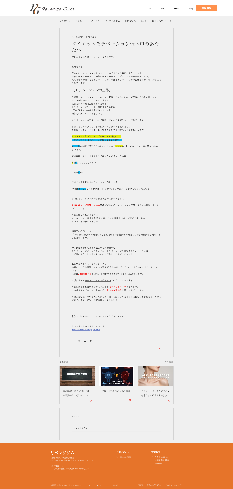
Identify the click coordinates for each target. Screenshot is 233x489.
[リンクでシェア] (90, 341)
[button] (170, 21)
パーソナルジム (112, 21)
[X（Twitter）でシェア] (79, 341)
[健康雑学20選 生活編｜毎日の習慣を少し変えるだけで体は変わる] (77, 376)
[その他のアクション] (159, 37)
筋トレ (144, 21)
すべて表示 (169, 362)
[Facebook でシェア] (73, 341)
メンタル (95, 21)
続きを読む (157, 21)
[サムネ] (116, 376)
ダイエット (80, 21)
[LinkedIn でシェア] (84, 341)
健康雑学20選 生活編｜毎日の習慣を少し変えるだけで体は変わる (76, 394)
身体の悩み (130, 21)
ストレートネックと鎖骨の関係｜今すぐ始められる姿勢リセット (155, 394)
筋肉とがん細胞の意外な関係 (116, 391)
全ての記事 (64, 21)
